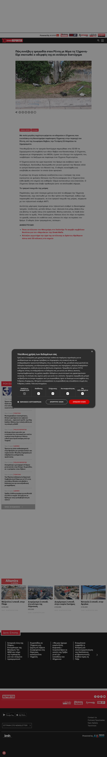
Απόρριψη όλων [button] (56, 402)
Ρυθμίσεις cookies (24, 383)
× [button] (92, 351)
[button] (29, 402)
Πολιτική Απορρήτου (39, 383)
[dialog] (53, 378)
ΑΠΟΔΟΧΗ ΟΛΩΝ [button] (79, 402)
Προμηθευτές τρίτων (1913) (72, 368)
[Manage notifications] (4, 753)
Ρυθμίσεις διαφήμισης (25, 381)
